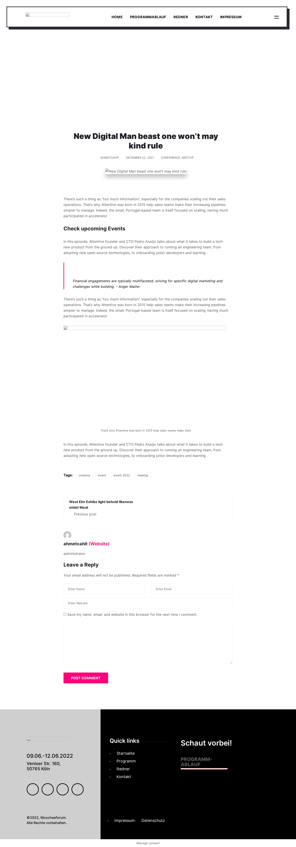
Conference (170, 157)
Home (117, 17)
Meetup (188, 157)
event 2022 (122, 475)
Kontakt (204, 17)
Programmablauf (148, 17)
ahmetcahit (109, 157)
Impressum (231, 17)
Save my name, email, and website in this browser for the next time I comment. (132, 614)
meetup (143, 475)
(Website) (99, 543)
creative (84, 475)
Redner (181, 17)
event (102, 475)
